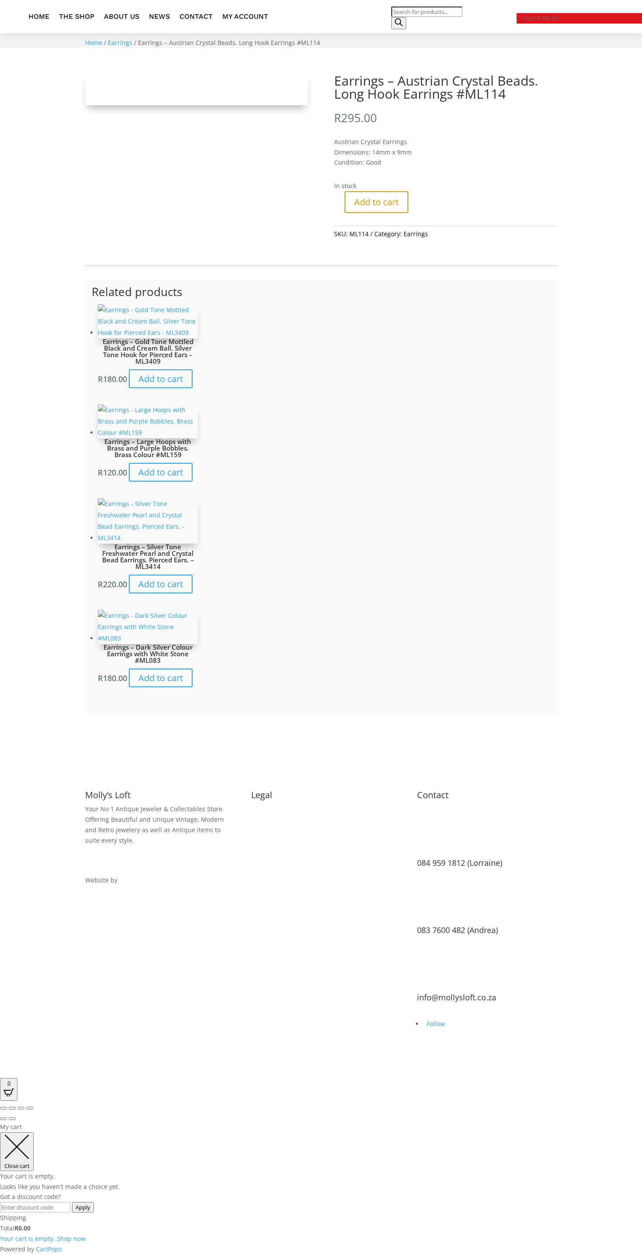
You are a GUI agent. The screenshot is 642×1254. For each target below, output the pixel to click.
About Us (121, 16)
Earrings (120, 42)
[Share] (20, 1108)
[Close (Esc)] (29, 1108)
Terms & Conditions (281, 809)
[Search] (398, 23)
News (159, 16)
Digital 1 (131, 880)
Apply (83, 1207)
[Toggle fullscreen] (12, 1108)
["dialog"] (321, 1188)
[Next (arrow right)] (12, 1118)
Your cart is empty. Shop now (43, 1238)
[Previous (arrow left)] (3, 1118)
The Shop (76, 16)
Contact (196, 16)
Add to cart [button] (160, 379)
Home (38, 16)
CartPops (49, 1249)
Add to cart (376, 202)
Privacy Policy (270, 819)
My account (245, 16)
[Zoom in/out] (3, 1108)
